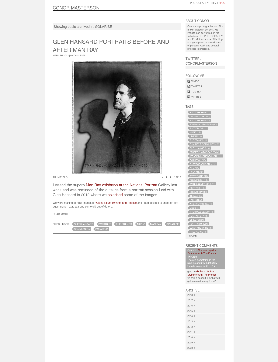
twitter (196, 86)
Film (214, 3)
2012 (190, 326)
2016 (190, 305)
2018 (190, 295)
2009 (190, 342)
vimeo (195, 81)
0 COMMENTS (77, 55)
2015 (190, 311)
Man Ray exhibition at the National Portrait (121, 184)
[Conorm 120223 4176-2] (117, 117)
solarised (115, 194)
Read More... (62, 214)
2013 (190, 321)
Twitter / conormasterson (201, 61)
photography (199, 3)
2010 (190, 337)
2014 (190, 316)
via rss (196, 96)
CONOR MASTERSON (76, 7)
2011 (190, 332)
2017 (190, 300)
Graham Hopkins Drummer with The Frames (202, 251)
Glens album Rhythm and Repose (116, 203)
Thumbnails (60, 177)
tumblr (196, 91)
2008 (190, 347)
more (193, 235)
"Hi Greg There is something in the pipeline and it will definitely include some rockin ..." (202, 261)
